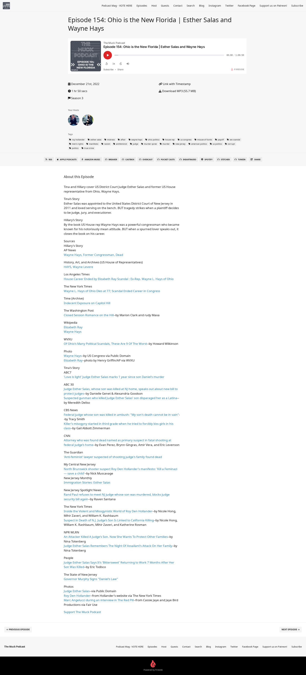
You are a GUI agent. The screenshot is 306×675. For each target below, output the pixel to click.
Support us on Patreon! (273, 5)
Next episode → (291, 629)
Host (154, 5)
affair (123, 139)
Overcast (147, 159)
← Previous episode (18, 629)
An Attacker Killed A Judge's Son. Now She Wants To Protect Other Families (116, 537)
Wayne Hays (72, 332)
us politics (217, 143)
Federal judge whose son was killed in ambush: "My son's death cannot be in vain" (121, 415)
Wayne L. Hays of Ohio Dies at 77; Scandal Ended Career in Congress (112, 291)
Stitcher (225, 159)
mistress (111, 139)
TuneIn (241, 159)
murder (166, 143)
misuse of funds (204, 139)
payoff (220, 139)
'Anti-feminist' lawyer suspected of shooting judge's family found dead (113, 457)
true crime (89, 148)
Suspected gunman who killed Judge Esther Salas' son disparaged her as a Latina (120, 398)
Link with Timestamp (176, 84)
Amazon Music (92, 159)
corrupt (231, 143)
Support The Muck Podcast (82, 612)
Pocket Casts (168, 159)
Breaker (113, 159)
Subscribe (297, 5)
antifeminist (121, 143)
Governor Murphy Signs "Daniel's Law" (91, 579)
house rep (170, 139)
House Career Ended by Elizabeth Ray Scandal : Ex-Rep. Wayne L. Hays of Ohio (119, 279)
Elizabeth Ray (73, 327)
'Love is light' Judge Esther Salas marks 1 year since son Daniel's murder (114, 377)
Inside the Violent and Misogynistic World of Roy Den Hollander (108, 511)
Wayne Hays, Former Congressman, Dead (93, 255)
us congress (185, 139)
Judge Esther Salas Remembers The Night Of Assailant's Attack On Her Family (118, 546)
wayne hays (136, 139)
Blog (201, 5)
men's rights (77, 143)
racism (107, 143)
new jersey (180, 143)
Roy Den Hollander (77, 596)
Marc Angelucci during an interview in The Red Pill (99, 600)
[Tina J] (88, 120)
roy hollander (78, 139)
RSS (50, 159)
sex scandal (234, 139)
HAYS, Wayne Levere (78, 267)
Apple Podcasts (68, 159)
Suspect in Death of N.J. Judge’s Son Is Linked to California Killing (109, 520)
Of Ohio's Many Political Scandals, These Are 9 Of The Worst (105, 344)
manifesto (93, 143)
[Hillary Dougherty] (73, 120)
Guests (165, 5)
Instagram (215, 5)
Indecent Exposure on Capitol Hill (87, 303)
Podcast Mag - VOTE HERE (117, 5)
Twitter (229, 5)
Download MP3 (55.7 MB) (179, 91)
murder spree (150, 143)
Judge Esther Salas (77, 591)
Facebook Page (246, 5)
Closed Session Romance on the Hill (89, 315)
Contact (177, 5)
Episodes (142, 5)
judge (135, 143)
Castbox (129, 159)
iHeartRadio (189, 159)
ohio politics (153, 139)
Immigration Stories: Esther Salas (87, 482)
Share (257, 159)
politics (74, 148)
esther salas (95, 139)
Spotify (208, 159)
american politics (199, 143)
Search (191, 5)
